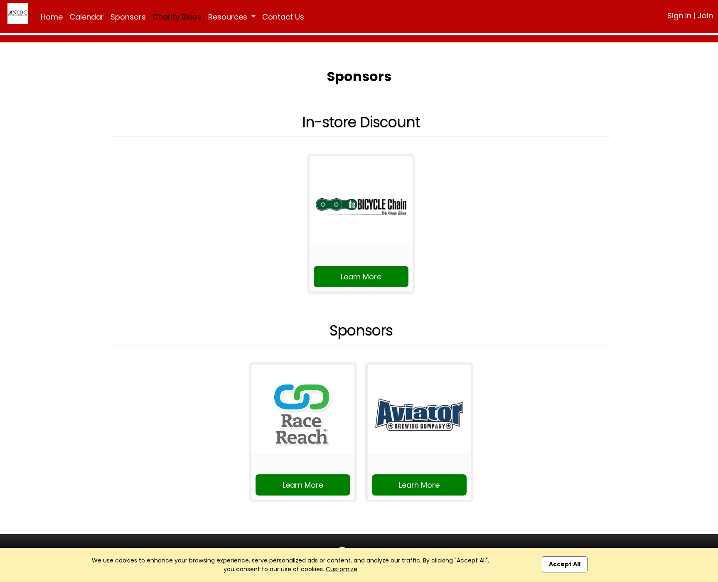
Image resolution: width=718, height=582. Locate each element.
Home (52, 17)
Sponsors (128, 17)
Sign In (679, 15)
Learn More (361, 276)
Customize (341, 569)
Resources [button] (228, 17)
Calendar (86, 17)
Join (705, 15)
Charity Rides (177, 17)
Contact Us (283, 17)
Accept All (564, 564)
